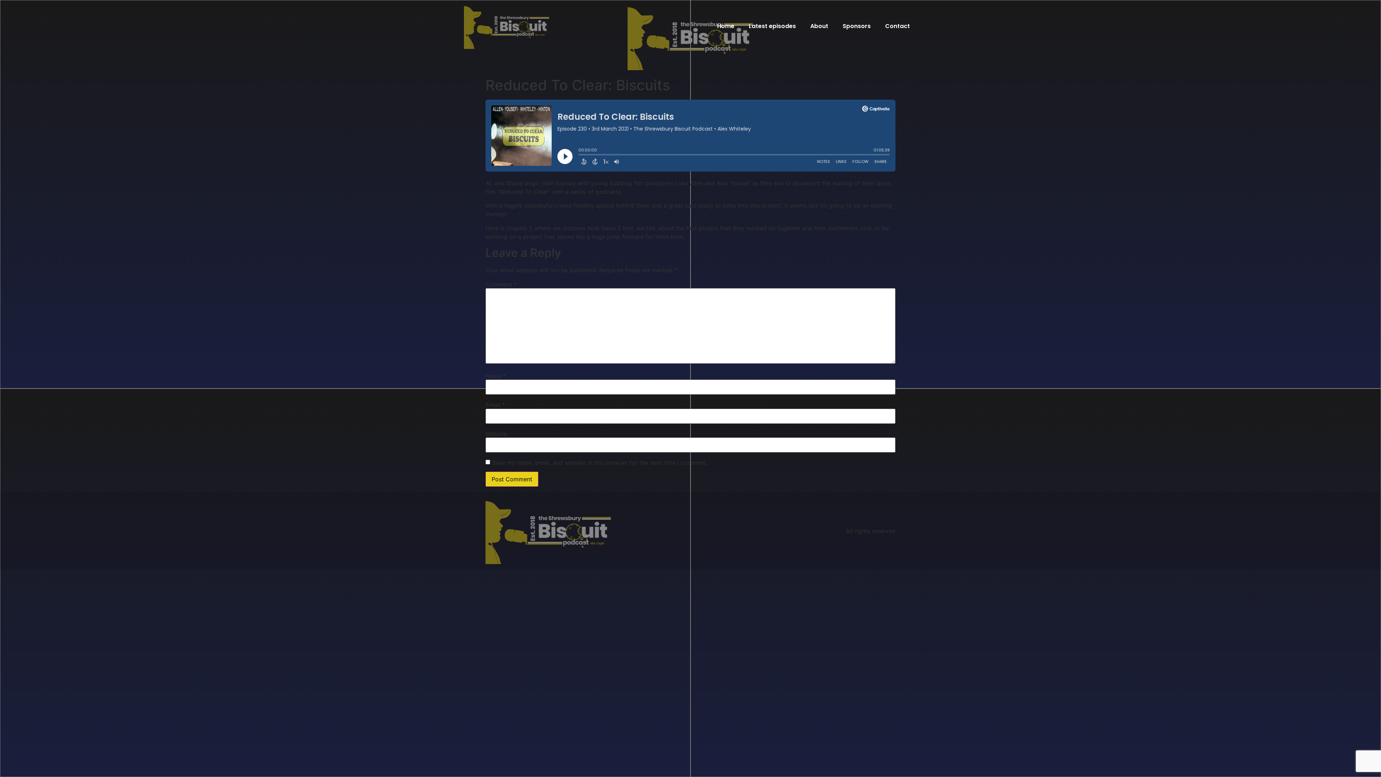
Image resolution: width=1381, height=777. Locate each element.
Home (725, 26)
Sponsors (857, 26)
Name (496, 376)
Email (495, 405)
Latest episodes (772, 26)
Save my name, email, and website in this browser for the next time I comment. (599, 462)
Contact (897, 26)
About (819, 26)
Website (496, 434)
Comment (501, 284)
